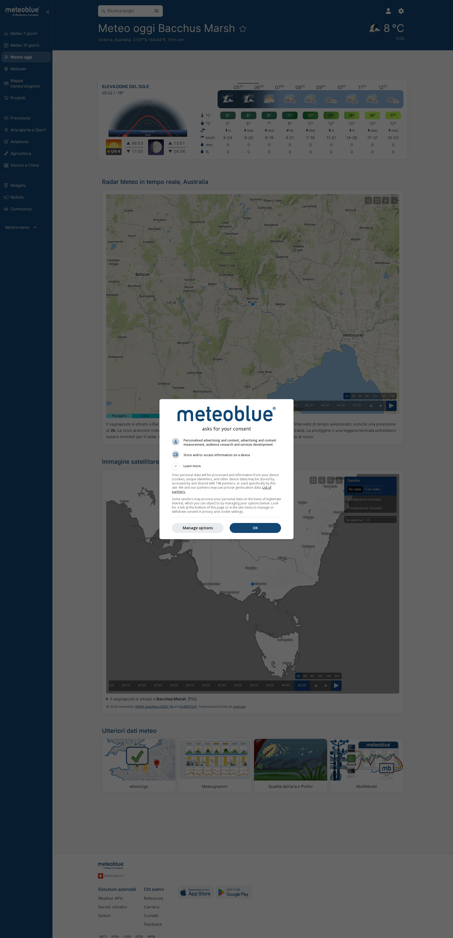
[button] (226, 466)
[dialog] (226, 469)
